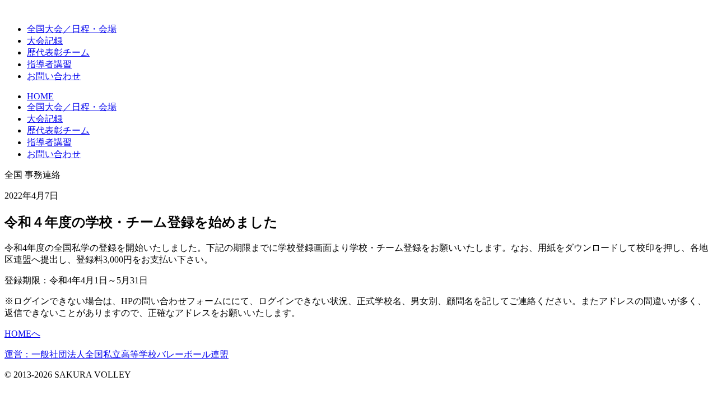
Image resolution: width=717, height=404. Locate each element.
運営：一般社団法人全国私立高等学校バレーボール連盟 (116, 354)
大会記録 (45, 40)
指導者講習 (49, 64)
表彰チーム (58, 52)
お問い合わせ (54, 76)
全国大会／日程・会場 (72, 107)
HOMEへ (22, 333)
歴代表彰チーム (58, 130)
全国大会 (72, 29)
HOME (40, 96)
